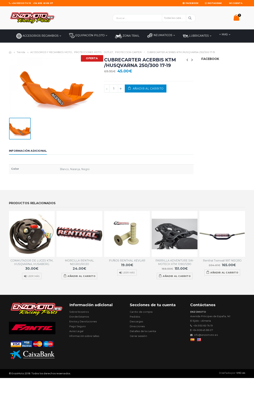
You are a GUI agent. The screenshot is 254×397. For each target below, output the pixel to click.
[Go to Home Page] (10, 52)
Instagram (215, 3)
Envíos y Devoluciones (83, 321)
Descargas (136, 321)
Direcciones (137, 326)
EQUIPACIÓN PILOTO (90, 35)
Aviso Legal (76, 331)
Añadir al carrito (148, 88)
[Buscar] (190, 18)
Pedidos (135, 316)
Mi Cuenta (235, 3)
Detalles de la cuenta (143, 331)
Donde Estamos (79, 316)
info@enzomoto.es (206, 335)
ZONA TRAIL (130, 35)
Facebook (192, 3)
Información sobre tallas (84, 336)
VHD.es (240, 373)
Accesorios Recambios (40, 35)
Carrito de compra (141, 311)
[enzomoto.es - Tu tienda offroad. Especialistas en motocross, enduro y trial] (32, 18)
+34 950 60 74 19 (21, 3)
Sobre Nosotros (79, 311)
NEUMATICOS (162, 35)
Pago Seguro (77, 326)
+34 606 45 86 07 (43, 3)
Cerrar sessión (138, 336)
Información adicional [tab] (28, 150)
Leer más (34, 276)
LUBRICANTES (198, 35)
